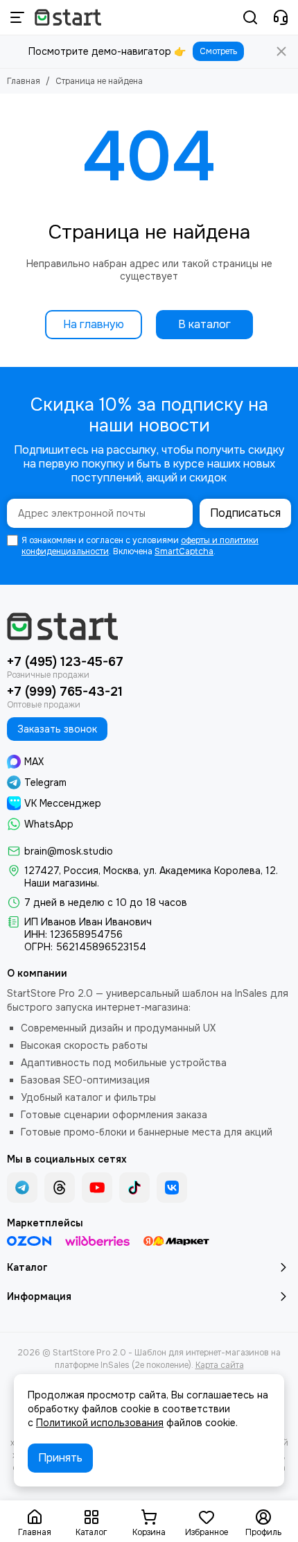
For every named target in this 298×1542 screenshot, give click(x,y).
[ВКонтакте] (172, 1187)
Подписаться (245, 513)
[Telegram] (22, 1187)
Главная (23, 81)
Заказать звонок (57, 729)
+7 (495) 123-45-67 (65, 661)
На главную (93, 324)
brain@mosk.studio (68, 851)
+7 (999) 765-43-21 (65, 691)
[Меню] (17, 17)
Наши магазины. (61, 883)
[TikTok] (134, 1187)
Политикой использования (100, 1422)
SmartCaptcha (184, 551)
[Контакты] (280, 17)
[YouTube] (97, 1187)
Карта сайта (219, 1365)
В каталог (204, 324)
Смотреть (218, 51)
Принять (60, 1457)
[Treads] (59, 1187)
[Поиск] (250, 17)
